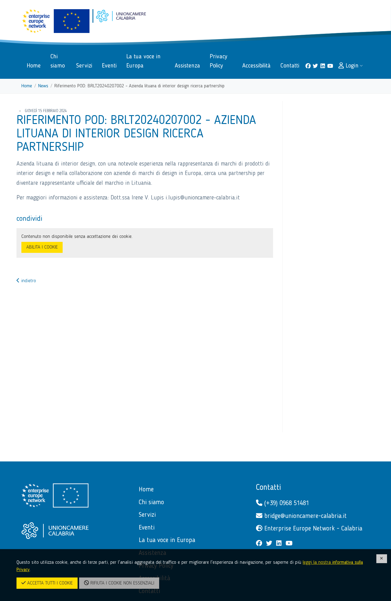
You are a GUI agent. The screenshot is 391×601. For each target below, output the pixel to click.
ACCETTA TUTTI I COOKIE (49, 583)
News (43, 86)
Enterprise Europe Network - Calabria (312, 529)
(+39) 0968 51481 (285, 503)
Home (26, 86)
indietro (28, 281)
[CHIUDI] (381, 558)
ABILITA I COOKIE (42, 247)
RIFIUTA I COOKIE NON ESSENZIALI (121, 583)
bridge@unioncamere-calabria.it (304, 516)
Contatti (268, 488)
